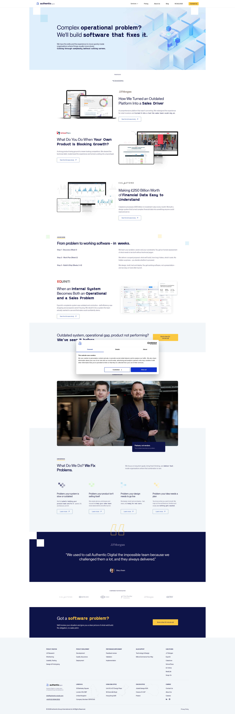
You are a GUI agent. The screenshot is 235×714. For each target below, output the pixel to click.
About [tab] (145, 349)
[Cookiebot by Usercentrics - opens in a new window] (149, 343)
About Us (157, 4)
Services (133, 3)
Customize (116, 369)
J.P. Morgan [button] (169, 653)
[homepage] (45, 3)
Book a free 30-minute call (165, 337)
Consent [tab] (90, 349)
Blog (167, 4)
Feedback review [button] (111, 653)
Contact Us (193, 4)
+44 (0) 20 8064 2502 (53, 699)
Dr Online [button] (169, 668)
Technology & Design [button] (142, 653)
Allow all (144, 369)
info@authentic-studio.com (54, 696)
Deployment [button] (80, 660)
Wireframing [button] (50, 657)
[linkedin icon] (166, 699)
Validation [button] (109, 657)
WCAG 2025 (179, 4)
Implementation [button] (111, 660)
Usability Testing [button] (51, 660)
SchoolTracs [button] (170, 664)
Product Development (82, 649)
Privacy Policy (185, 709)
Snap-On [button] (169, 675)
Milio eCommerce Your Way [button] (144, 657)
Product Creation (51, 649)
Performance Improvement (114, 649)
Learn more (63, 511)
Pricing (146, 4)
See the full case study (129, 119)
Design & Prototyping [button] (53, 664)
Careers (168, 696)
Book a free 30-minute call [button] (165, 622)
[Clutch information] (169, 699)
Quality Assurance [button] (82, 657)
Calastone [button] (169, 660)
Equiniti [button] (168, 657)
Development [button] (80, 653)
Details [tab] (117, 349)
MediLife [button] (168, 671)
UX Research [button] (50, 653)
